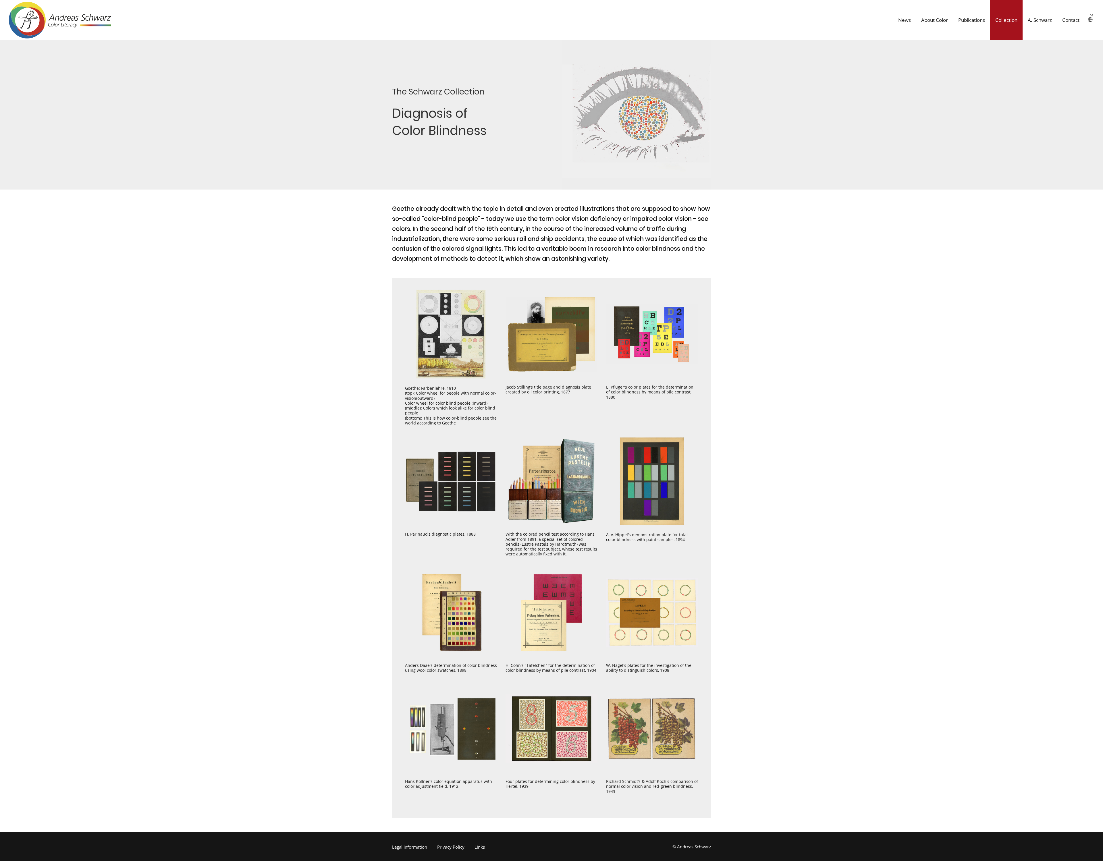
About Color (934, 20)
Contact (1070, 20)
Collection (1006, 20)
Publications (971, 20)
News (904, 20)
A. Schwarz (1040, 20)
